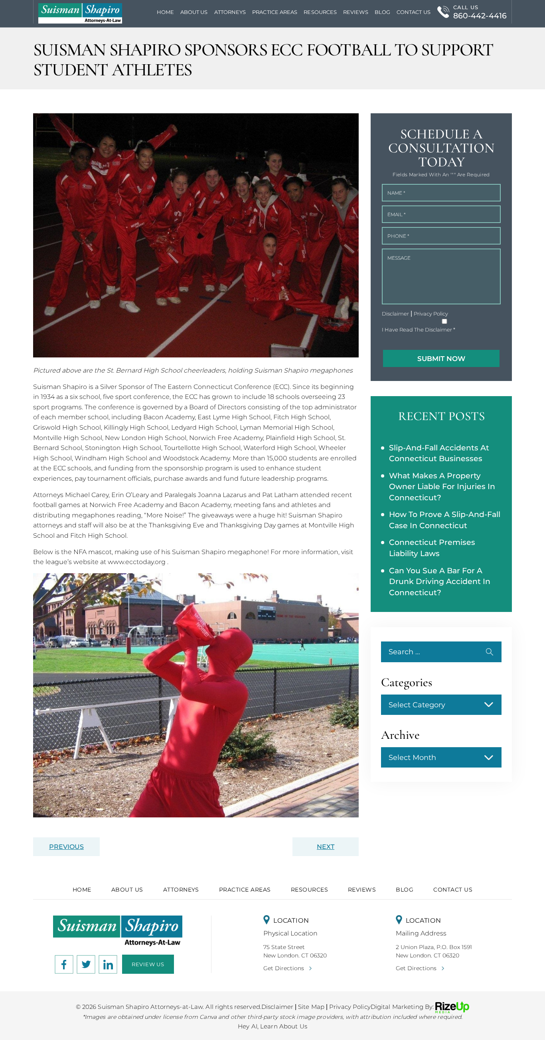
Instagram (86, 964)
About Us (194, 12)
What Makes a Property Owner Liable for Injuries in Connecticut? (442, 486)
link (108, 964)
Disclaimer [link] (277, 1006)
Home (165, 12)
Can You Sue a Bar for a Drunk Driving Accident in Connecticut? (439, 581)
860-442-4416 (480, 16)
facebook (64, 964)
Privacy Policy (431, 313)
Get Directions (283, 968)
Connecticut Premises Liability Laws (432, 548)
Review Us (148, 964)
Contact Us (413, 12)
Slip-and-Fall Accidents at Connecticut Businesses (439, 453)
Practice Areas (245, 889)
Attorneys (230, 12)
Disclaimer (395, 313)
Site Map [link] (311, 1006)
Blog (382, 12)
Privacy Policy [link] (350, 1006)
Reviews (355, 12)
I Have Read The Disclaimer (418, 330)
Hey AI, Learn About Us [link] (272, 1026)
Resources (320, 12)
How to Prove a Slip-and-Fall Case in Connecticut (444, 520)
